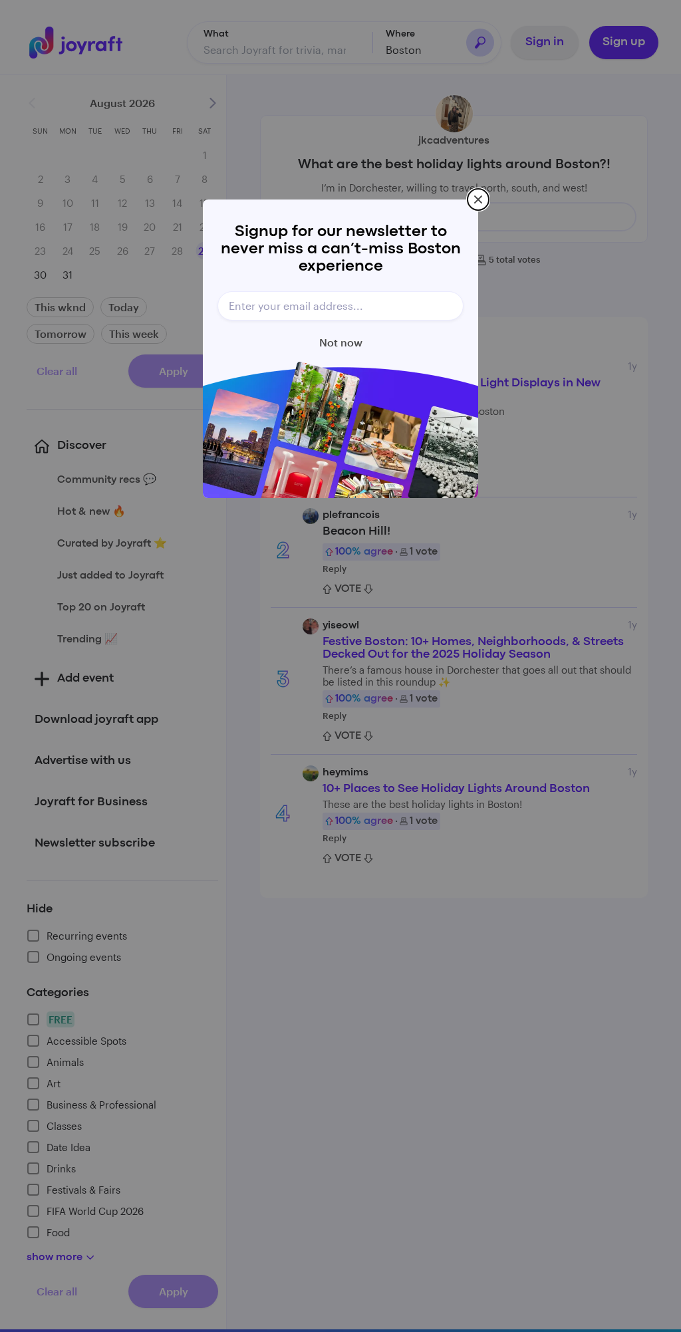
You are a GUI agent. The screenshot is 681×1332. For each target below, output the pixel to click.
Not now (340, 342)
